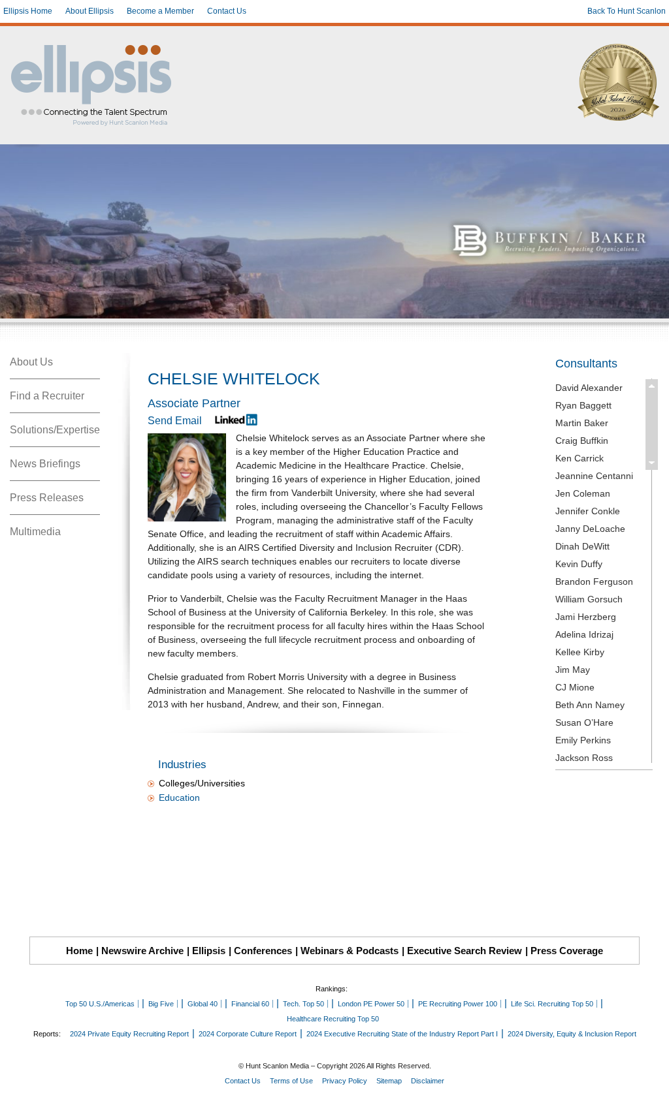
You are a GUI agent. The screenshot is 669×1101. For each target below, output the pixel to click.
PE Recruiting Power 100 (457, 1004)
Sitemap (389, 1081)
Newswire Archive (142, 950)
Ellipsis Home (27, 11)
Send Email (175, 420)
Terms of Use (291, 1081)
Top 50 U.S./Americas (100, 1004)
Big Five (161, 1004)
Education (179, 797)
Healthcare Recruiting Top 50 (333, 1019)
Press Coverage (566, 950)
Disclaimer (427, 1081)
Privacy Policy (344, 1081)
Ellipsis (208, 950)
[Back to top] (650, 1082)
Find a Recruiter (47, 395)
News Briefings (45, 463)
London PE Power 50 (371, 1004)
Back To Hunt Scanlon (626, 11)
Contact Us (226, 11)
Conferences (263, 950)
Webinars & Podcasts (350, 950)
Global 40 (203, 1004)
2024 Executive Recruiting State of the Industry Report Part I (402, 1034)
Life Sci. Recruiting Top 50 (552, 1004)
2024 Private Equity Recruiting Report (129, 1034)
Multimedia (35, 531)
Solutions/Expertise (55, 429)
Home (79, 950)
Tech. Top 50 (303, 1004)
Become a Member (160, 11)
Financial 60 (250, 1004)
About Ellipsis (89, 11)
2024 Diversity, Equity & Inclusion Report (572, 1034)
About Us (31, 361)
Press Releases (47, 497)
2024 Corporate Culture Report (248, 1034)
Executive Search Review (464, 950)
